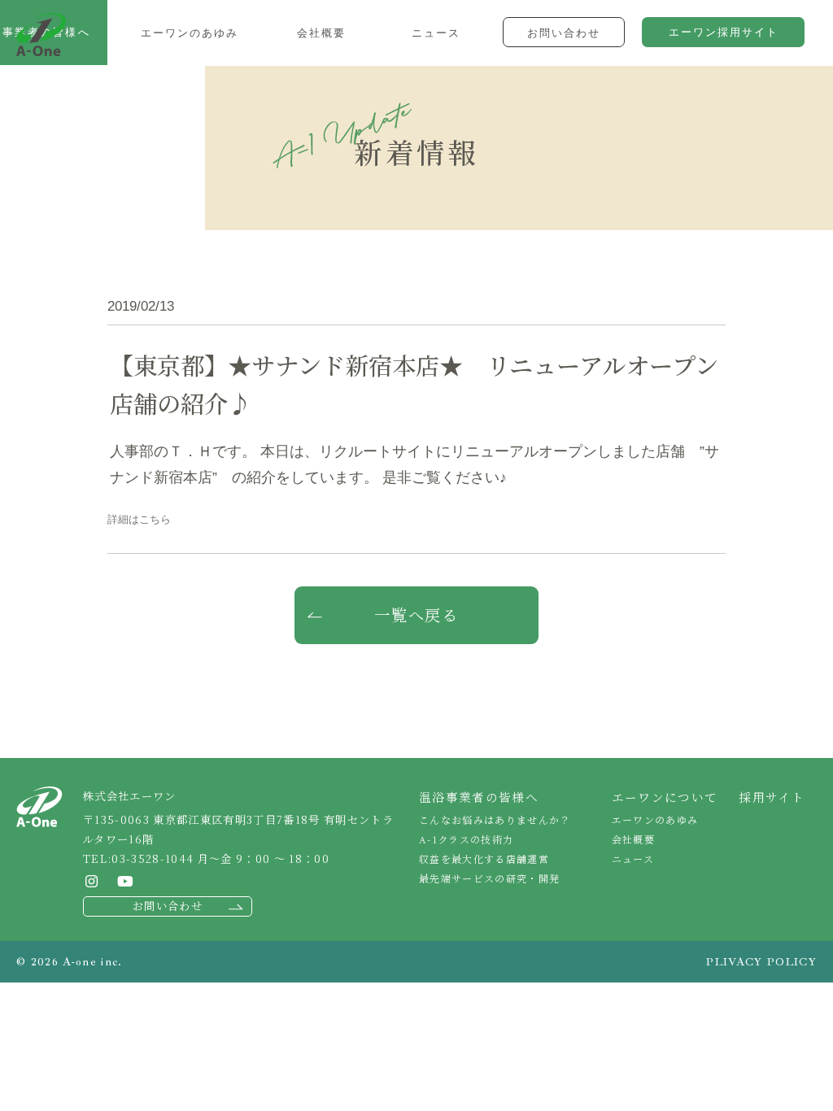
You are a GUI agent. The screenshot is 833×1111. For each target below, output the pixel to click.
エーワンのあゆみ (655, 819)
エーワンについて (665, 796)
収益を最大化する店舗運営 (484, 858)
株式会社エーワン (41, 34)
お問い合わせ (168, 905)
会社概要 (633, 839)
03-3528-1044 (152, 858)
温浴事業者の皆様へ (479, 796)
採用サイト (772, 796)
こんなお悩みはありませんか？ (495, 819)
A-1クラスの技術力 (466, 839)
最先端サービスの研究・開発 (489, 878)
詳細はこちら (139, 519)
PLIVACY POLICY (761, 962)
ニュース (633, 858)
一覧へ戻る (417, 614)
